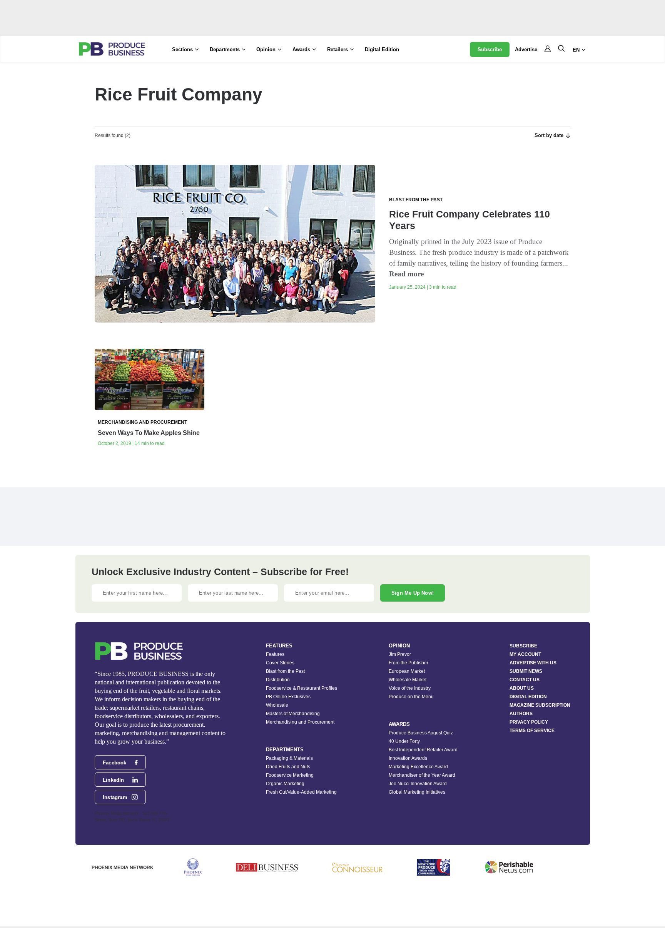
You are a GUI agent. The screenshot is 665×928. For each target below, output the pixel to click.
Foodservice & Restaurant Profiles (301, 688)
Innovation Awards (408, 758)
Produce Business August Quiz (421, 733)
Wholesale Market (407, 679)
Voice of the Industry (410, 688)
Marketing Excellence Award (418, 766)
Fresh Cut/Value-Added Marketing (301, 792)
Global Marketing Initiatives (417, 792)
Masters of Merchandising (293, 713)
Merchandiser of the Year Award (422, 775)
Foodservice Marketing (290, 775)
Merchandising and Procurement (300, 722)
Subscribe (490, 49)
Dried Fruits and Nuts (288, 766)
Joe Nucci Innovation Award (418, 783)
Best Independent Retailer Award (423, 749)
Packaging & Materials (289, 758)
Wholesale (277, 705)
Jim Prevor (400, 654)
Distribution (278, 679)
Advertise (526, 49)
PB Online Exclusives (288, 696)
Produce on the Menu (411, 696)
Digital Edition (382, 49)
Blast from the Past (285, 671)
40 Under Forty (404, 741)
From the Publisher (408, 662)
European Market (407, 671)
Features (275, 654)
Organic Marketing (285, 783)
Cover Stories (280, 662)
